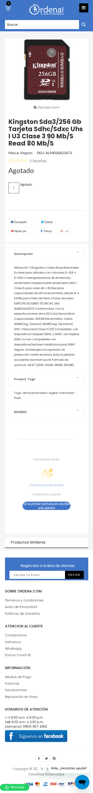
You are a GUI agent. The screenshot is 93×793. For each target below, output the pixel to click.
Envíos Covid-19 (17, 655)
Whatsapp (13, 648)
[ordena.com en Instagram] (54, 758)
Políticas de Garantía (22, 613)
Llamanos (13, 642)
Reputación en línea (21, 697)
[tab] (46, 254)
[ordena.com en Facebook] (38, 758)
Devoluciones (16, 690)
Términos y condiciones (24, 600)
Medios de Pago (18, 677)
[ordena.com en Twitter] (46, 758)
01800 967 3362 (35, 726)
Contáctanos (16, 635)
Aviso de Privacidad (21, 607)
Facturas (12, 683)
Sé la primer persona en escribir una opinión (46, 506)
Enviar (74, 575)
